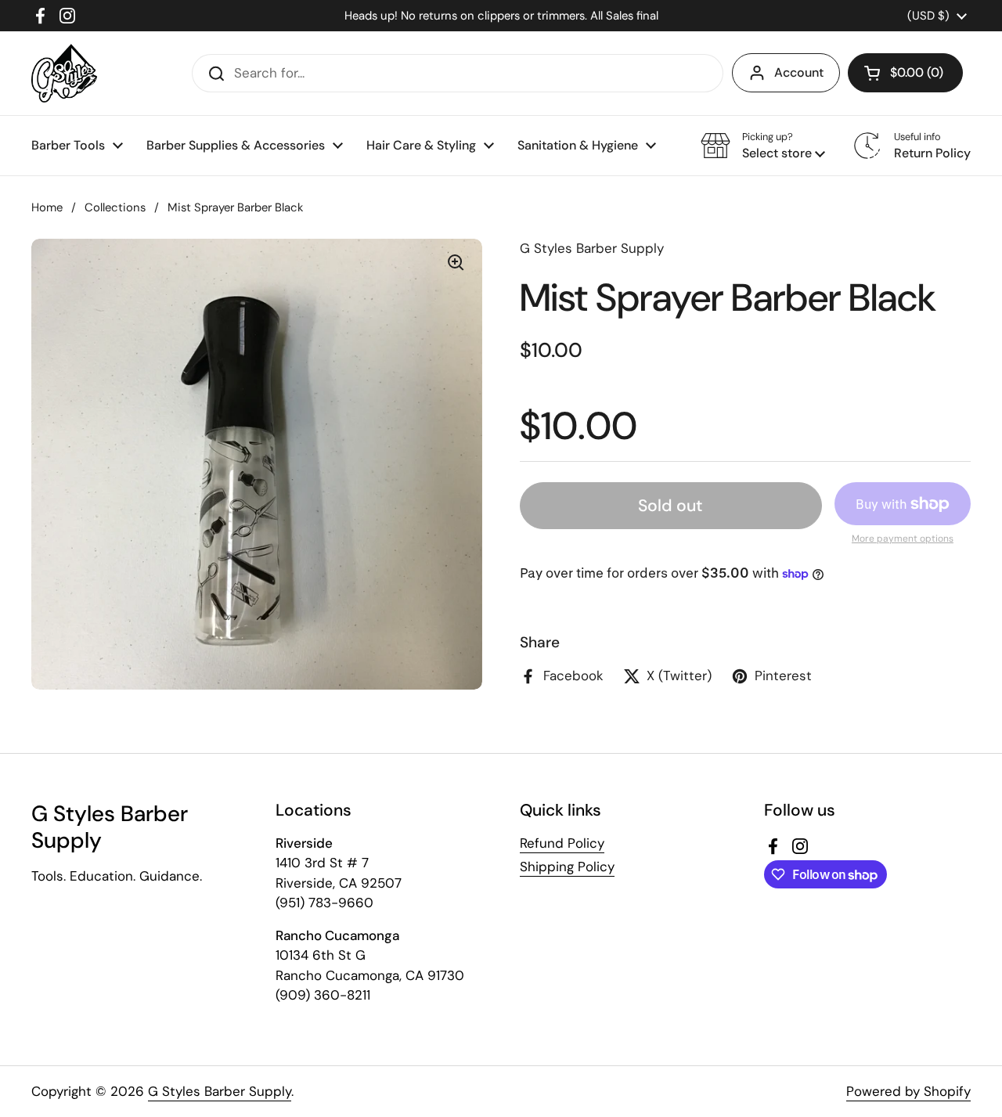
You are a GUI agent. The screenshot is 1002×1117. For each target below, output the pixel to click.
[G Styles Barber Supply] (64, 73)
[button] (905, 72)
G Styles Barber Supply (219, 1091)
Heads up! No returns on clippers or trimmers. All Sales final (501, 15)
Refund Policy (562, 843)
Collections (115, 207)
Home (47, 207)
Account (799, 72)
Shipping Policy (567, 866)
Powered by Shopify (908, 1091)
